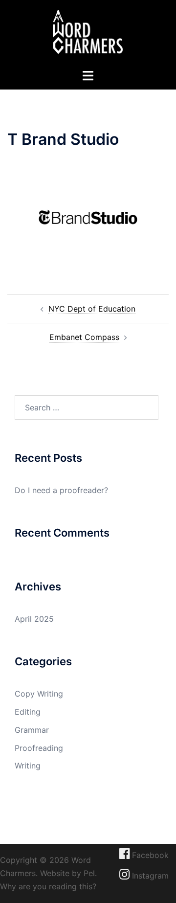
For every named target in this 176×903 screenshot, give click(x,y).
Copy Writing (39, 694)
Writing (28, 765)
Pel (89, 873)
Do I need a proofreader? (61, 490)
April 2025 (34, 619)
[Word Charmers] (88, 33)
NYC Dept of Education (91, 309)
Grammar (32, 730)
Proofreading (39, 748)
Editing (28, 712)
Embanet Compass (84, 337)
